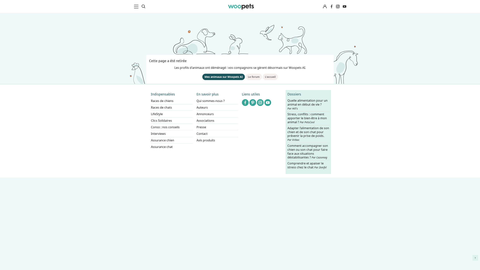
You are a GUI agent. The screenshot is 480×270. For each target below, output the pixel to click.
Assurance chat (162, 147)
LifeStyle (157, 114)
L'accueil (270, 77)
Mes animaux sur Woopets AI (224, 77)
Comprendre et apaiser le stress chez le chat (307, 165)
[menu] (137, 6)
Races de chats (161, 107)
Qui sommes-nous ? (210, 101)
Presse (201, 127)
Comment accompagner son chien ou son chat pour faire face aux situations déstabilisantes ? (307, 151)
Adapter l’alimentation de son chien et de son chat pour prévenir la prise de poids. (308, 134)
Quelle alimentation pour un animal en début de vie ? (307, 104)
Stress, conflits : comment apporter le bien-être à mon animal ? (307, 118)
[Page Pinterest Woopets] (252, 102)
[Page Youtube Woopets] (344, 6)
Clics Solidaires (161, 120)
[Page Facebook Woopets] (331, 6)
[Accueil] (241, 6)
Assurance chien (162, 140)
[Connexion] (325, 6)
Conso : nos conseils (165, 127)
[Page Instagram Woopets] (337, 6)
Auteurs (202, 107)
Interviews (158, 134)
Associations (205, 120)
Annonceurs (205, 114)
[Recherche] (143, 6)
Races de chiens (162, 101)
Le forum (254, 77)
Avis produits (205, 140)
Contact (202, 134)
